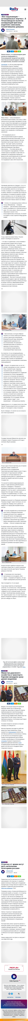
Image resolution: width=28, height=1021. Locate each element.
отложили (4, 741)
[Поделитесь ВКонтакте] (8, 51)
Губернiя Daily (9, 681)
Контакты (10, 997)
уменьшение (12, 732)
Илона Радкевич (10, 29)
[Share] (19, 51)
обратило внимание (7, 888)
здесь (24, 667)
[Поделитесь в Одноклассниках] (15, 51)
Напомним (4, 64)
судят (20, 742)
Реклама (18, 997)
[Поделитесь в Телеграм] (12, 51)
